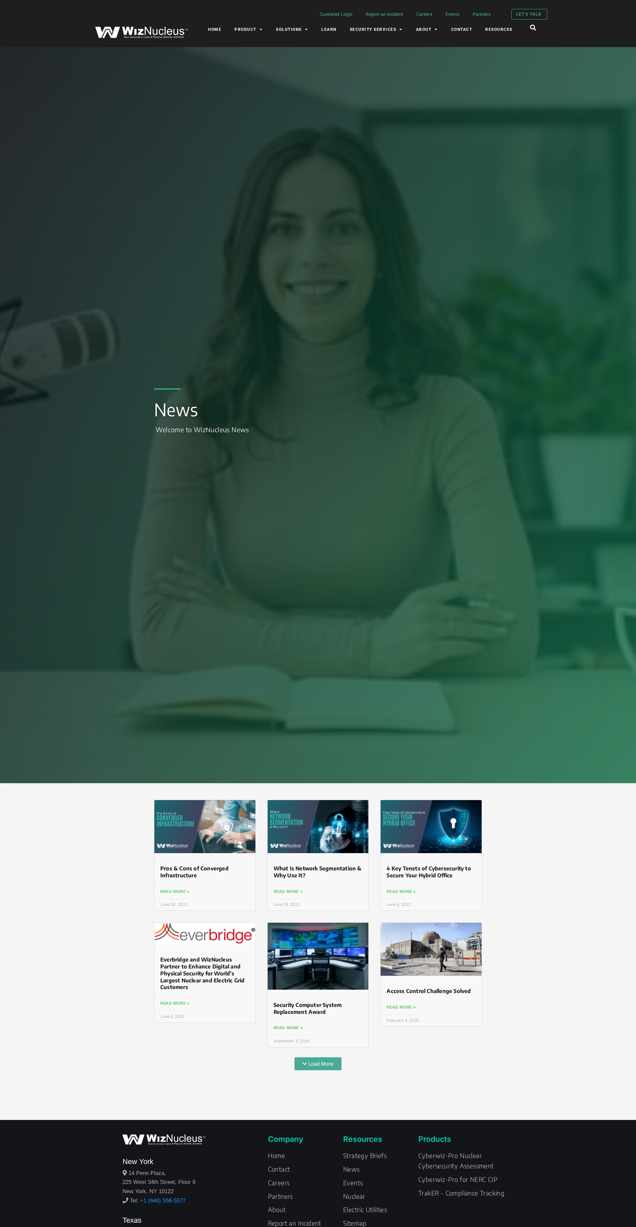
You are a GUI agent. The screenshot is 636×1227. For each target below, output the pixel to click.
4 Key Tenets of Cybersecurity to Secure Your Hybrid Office (429, 872)
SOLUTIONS (289, 29)
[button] (533, 27)
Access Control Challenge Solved (429, 991)
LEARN (329, 29)
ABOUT (424, 29)
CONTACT (461, 29)
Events (452, 14)
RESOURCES (498, 29)
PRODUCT (245, 29)
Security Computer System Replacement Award (308, 1008)
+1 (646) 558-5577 (163, 1200)
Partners (482, 14)
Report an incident (384, 14)
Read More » (175, 891)
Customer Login (336, 14)
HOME (214, 29)
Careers (424, 14)
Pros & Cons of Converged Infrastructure (194, 872)
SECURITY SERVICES (373, 29)
